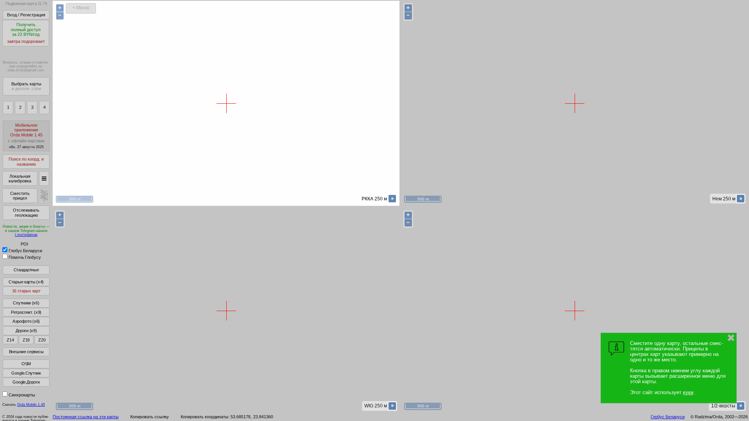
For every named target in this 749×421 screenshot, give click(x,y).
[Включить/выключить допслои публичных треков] (44, 195)
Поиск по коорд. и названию (26, 161)
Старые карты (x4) (26, 281)
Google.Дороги (25, 382)
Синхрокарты (22, 395)
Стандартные (26, 269)
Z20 (41, 340)
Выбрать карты (26, 86)
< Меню (81, 8)
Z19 (26, 340)
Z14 (10, 340)
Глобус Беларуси (25, 250)
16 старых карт (26, 290)
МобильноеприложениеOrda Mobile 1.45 (26, 136)
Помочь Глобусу (25, 257)
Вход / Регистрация (26, 14)
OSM (26, 363)
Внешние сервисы (26, 351)
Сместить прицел (20, 196)
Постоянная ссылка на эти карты (86, 416)
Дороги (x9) (26, 330)
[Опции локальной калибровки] (44, 178)
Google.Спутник (26, 373)
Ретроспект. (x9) (26, 312)
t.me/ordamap (26, 235)
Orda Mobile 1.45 (31, 405)
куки (688, 392)
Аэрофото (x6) (26, 321)
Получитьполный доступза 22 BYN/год (26, 33)
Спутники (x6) (26, 303)
